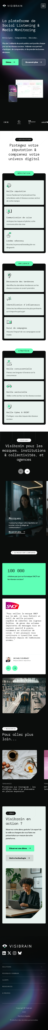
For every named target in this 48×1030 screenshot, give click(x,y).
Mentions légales (24, 1016)
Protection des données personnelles (24, 1020)
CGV (24, 1012)
